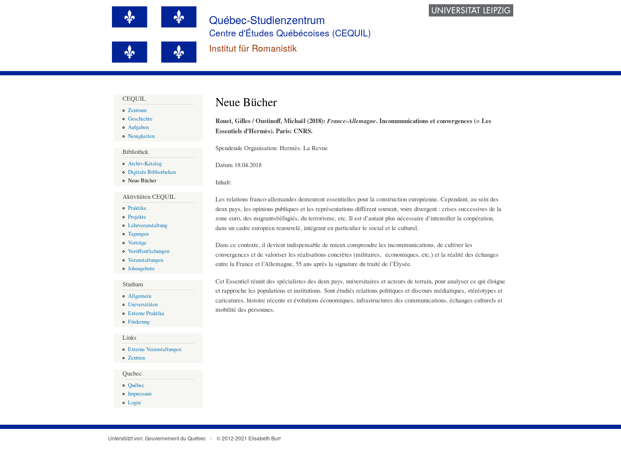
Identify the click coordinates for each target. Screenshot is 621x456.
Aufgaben (138, 127)
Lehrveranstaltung (147, 225)
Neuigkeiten (141, 136)
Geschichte (140, 118)
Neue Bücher (142, 180)
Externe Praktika (146, 313)
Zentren (136, 357)
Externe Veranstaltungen (154, 349)
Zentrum (137, 110)
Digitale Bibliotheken (152, 172)
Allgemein (139, 295)
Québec (136, 385)
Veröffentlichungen (148, 251)
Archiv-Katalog (145, 163)
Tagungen (138, 233)
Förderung (139, 321)
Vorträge (137, 242)
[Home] (155, 35)
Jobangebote (141, 268)
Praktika (137, 208)
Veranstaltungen (145, 260)
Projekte (137, 216)
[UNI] (471, 14)
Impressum (140, 393)
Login (134, 402)
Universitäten (143, 304)
